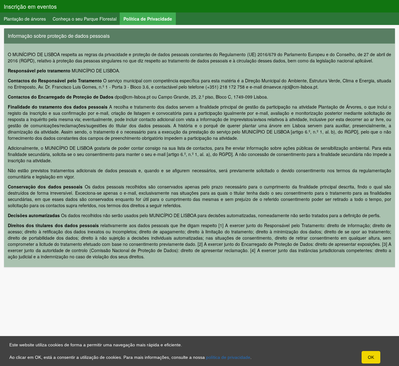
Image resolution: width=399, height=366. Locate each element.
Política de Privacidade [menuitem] (149, 18)
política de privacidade (228, 357)
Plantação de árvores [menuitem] (25, 19)
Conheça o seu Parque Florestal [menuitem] (85, 19)
